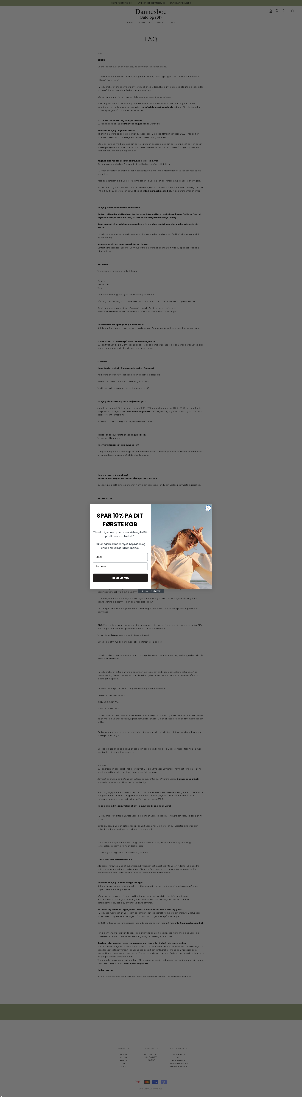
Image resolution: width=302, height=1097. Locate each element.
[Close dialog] (208, 508)
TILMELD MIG (120, 578)
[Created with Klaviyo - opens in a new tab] (151, 591)
